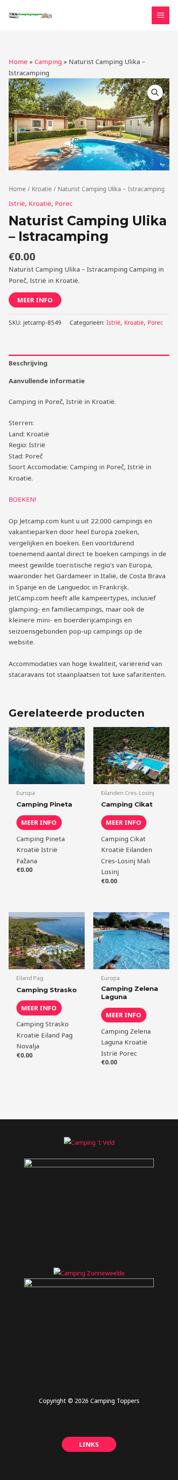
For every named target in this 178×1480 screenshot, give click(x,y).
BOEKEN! (22, 499)
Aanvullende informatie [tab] (47, 380)
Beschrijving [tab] (28, 363)
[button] (155, 92)
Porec (64, 203)
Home (18, 61)
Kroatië (42, 189)
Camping (48, 61)
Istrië (17, 203)
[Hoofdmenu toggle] (160, 15)
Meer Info (35, 299)
